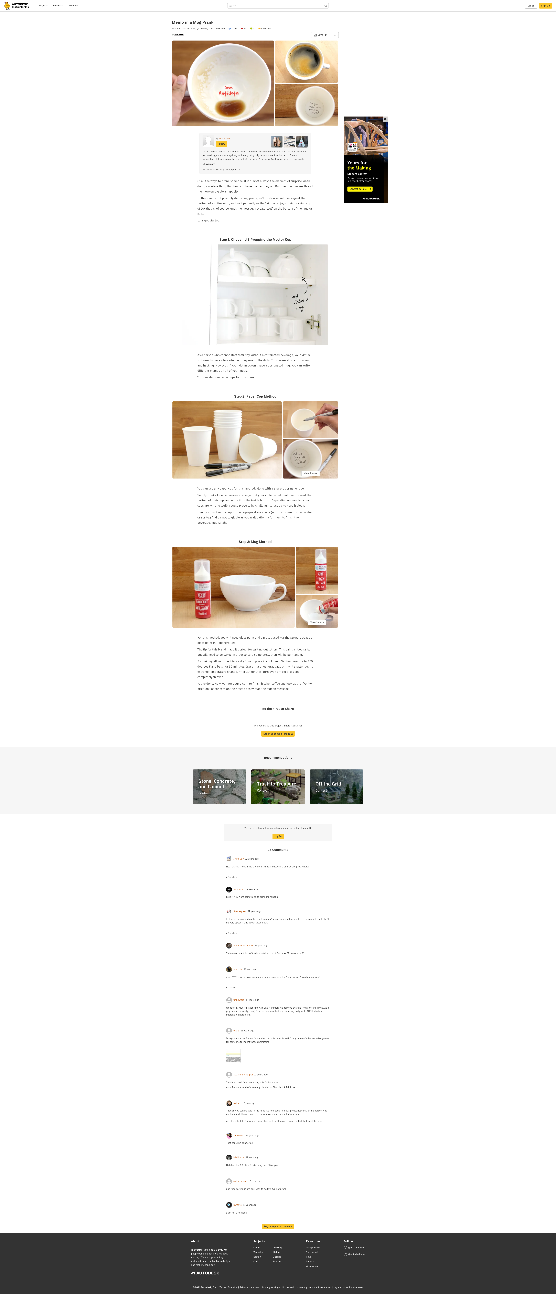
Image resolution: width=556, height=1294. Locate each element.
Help (308, 1257)
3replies (232, 877)
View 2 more (310, 473)
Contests (58, 5)
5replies (232, 933)
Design (257, 1257)
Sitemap (310, 1261)
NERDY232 (239, 1135)
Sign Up (545, 5)
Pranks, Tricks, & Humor (213, 28)
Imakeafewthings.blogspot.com (223, 169)
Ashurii (237, 1103)
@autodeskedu (356, 1254)
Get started (312, 1252)
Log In (531, 5)
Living (192, 28)
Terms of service (228, 1287)
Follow (221, 143)
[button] (336, 35)
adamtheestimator (243, 945)
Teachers (73, 5)
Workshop (258, 1252)
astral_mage (240, 1181)
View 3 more (317, 622)
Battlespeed (240, 911)
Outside (277, 1257)
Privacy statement (250, 1287)
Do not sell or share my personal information (306, 1287)
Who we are (312, 1266)
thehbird (238, 889)
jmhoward (238, 1000)
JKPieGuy (238, 858)
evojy (236, 1030)
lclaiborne (238, 1157)
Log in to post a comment (278, 1226)
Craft (256, 1261)
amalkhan (180, 28)
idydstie (237, 969)
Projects (43, 5)
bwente (237, 1205)
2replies (232, 987)
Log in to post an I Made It (278, 733)
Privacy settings (271, 1287)
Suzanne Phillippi (243, 1074)
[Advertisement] (366, 160)
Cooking (277, 1247)
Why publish (313, 1247)
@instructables (356, 1247)
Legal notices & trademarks (348, 1287)
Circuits (257, 1247)
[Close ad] (385, 119)
